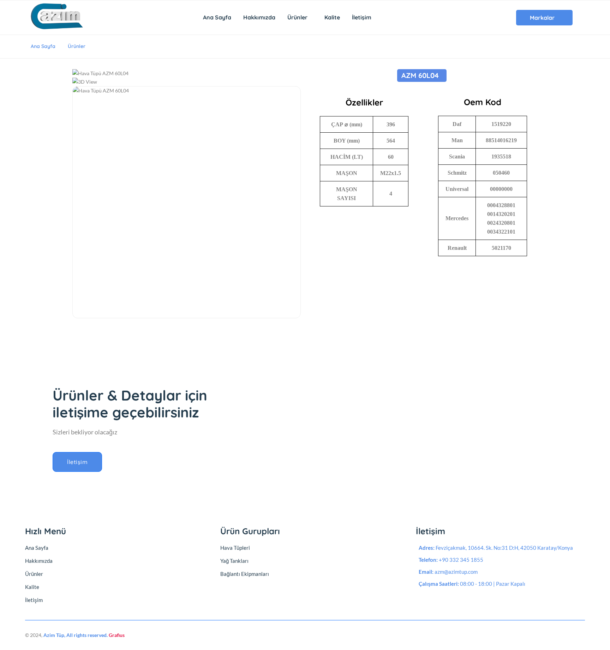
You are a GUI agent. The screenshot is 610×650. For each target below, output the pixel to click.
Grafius (117, 635)
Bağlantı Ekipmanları (244, 574)
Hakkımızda (259, 17)
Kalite (332, 17)
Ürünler (298, 17)
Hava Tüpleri (235, 547)
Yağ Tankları (234, 561)
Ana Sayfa (217, 17)
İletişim (361, 17)
